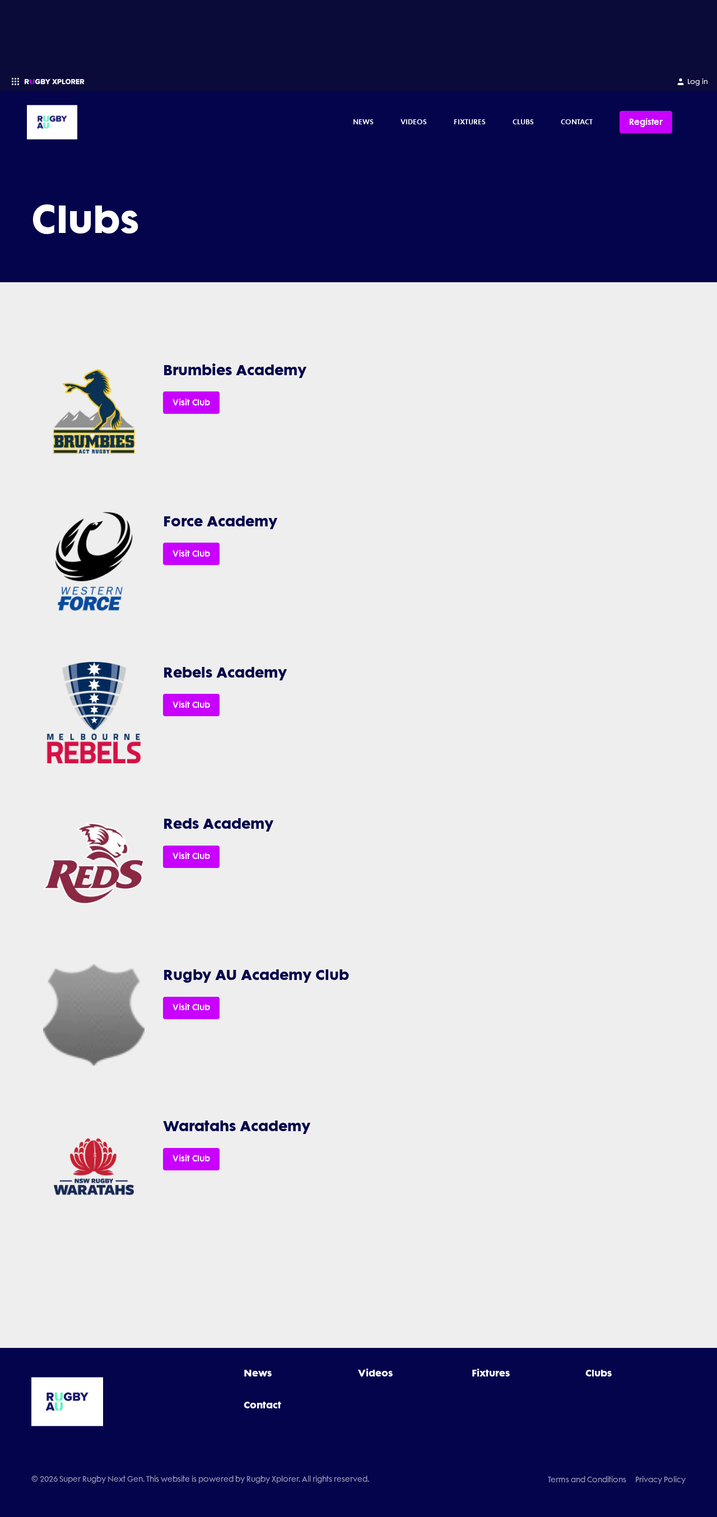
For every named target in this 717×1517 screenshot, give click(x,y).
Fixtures (470, 121)
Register (646, 121)
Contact (577, 121)
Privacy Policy (660, 1479)
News (363, 121)
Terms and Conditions (587, 1479)
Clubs (523, 121)
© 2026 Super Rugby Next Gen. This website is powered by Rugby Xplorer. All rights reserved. (200, 1478)
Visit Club (191, 403)
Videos (414, 121)
